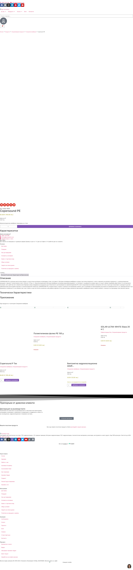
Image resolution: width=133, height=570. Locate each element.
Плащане (3, 249)
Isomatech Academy (6, 465)
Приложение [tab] (25, 275)
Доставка (4, 246)
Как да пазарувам (6, 252)
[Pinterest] (15, 5)
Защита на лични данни (7, 265)
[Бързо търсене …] (66, 16)
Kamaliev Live (5, 484)
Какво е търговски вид (7, 259)
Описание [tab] (3, 275)
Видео (3, 547)
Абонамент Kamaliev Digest (8, 550)
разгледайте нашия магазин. (78, 427)
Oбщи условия (5, 262)
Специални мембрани (31, 31)
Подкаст (3, 478)
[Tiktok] (29, 439)
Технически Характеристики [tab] (14, 275)
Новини (3, 532)
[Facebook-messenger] (5, 5)
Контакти (3, 538)
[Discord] (33, 439)
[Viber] (12, 439)
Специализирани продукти (17, 31)
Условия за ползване (7, 255)
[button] (1, 204)
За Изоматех (4, 519)
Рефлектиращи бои (106, 332)
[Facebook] (1, 5)
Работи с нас (4, 462)
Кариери (3, 459)
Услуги (3, 522)
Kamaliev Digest (5, 475)
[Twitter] (19, 5)
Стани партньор (5, 535)
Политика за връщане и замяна (10, 268)
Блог (2, 528)
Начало (1, 31)
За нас (3, 456)
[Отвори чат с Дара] (129, 566)
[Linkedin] (12, 5)
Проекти (3, 525)
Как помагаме (5, 472)
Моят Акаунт (4, 553)
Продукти (7, 31)
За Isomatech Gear (6, 468)
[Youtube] (22, 5)
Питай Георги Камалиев (8, 481)
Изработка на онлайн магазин (9, 557)
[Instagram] (8, 5)
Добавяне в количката (75, 226)
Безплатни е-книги (6, 544)
